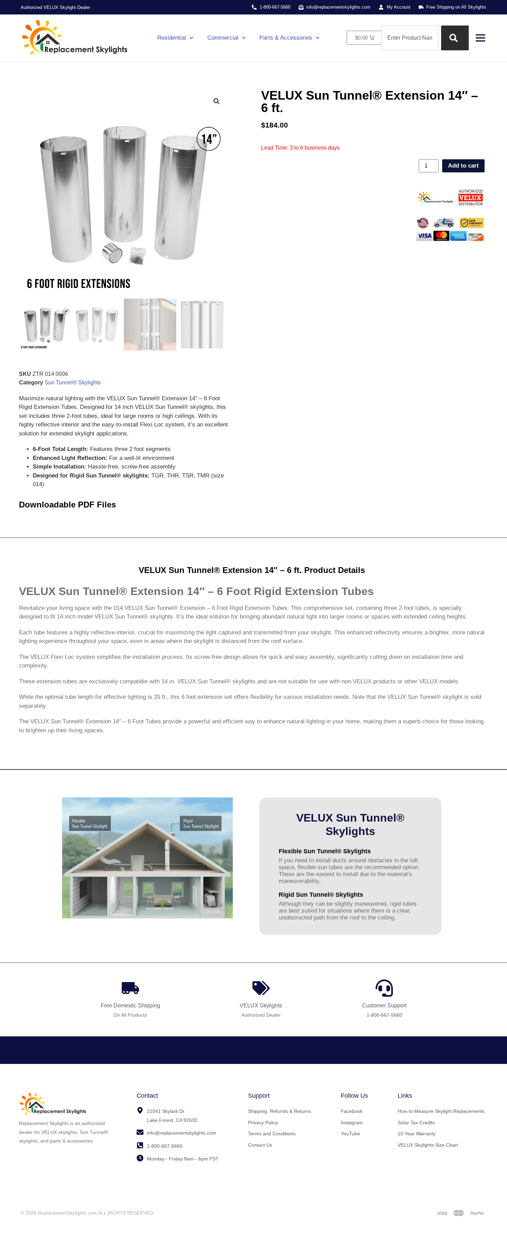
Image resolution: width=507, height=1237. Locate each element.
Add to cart (463, 165)
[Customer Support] (384, 988)
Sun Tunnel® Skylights (72, 382)
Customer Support (384, 1005)
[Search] (455, 38)
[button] (216, 101)
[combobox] (409, 38)
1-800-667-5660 (384, 1015)
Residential (171, 37)
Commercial (222, 37)
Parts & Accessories (285, 37)
